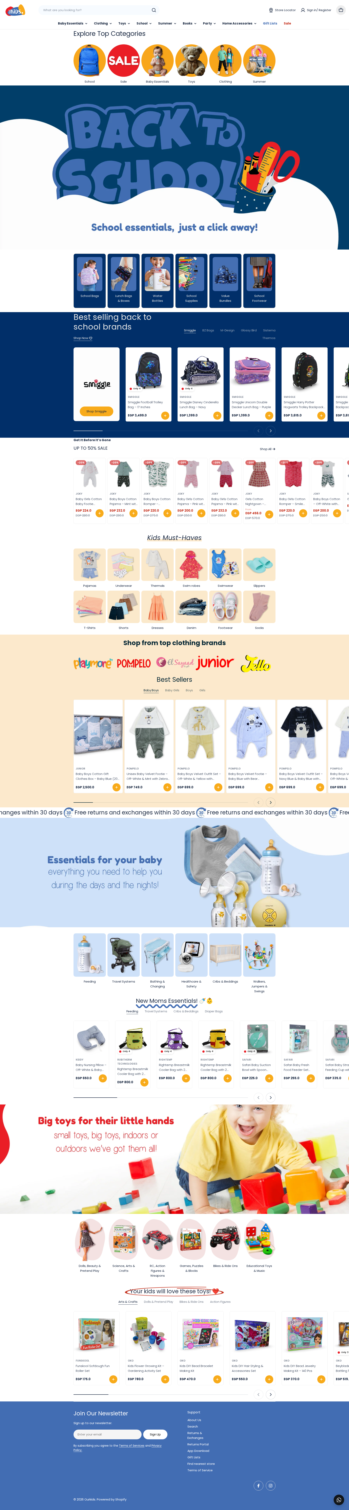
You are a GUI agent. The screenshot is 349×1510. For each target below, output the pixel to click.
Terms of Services (131, 1446)
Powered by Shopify (111, 1499)
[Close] (343, 1495)
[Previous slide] (258, 431)
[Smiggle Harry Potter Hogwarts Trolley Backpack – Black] (304, 370)
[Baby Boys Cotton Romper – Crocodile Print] (157, 474)
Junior (80, 768)
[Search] (153, 10)
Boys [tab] (189, 690)
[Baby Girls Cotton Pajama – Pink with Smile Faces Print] (191, 474)
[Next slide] (270, 431)
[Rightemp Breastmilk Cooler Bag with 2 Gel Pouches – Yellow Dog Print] (216, 1038)
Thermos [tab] (268, 338)
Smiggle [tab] (190, 330)
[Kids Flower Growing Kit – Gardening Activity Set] (148, 1334)
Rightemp (165, 1059)
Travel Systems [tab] (156, 1011)
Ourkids (89, 1499)
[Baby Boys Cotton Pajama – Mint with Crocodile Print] (124, 474)
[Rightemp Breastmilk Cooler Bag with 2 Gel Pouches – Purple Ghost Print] (174, 1038)
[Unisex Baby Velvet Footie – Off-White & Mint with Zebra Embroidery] (149, 732)
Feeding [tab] (132, 1011)
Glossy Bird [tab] (249, 330)
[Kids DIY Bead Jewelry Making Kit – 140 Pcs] (304, 1334)
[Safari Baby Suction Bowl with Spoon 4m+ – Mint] (257, 1038)
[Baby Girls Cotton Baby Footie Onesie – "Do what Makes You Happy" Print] (90, 474)
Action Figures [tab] (220, 1302)
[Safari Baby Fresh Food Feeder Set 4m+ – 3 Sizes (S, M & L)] (299, 1038)
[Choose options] (100, 513)
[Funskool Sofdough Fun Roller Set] (96, 1334)
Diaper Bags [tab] (214, 1011)
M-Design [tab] (227, 330)
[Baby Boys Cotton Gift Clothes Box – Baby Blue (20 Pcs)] (98, 732)
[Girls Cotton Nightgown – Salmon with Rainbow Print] (259, 474)
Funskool (82, 1360)
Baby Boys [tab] (151, 690)
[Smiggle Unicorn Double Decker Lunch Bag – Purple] (252, 370)
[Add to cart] (165, 416)
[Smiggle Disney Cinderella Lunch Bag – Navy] (200, 370)
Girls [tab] (202, 690)
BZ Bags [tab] (208, 330)
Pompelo (133, 768)
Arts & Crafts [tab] (128, 1302)
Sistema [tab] (269, 330)
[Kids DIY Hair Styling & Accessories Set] (252, 1334)
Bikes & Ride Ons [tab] (192, 1302)
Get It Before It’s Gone (92, 440)
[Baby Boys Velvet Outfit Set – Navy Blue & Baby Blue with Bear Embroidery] (301, 732)
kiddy (79, 1059)
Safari (246, 1059)
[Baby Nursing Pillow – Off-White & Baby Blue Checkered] (91, 1038)
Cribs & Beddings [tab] (186, 1011)
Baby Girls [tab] (172, 690)
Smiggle (134, 397)
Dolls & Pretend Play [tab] (158, 1302)
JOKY (79, 493)
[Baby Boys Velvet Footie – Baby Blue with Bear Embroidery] (250, 732)
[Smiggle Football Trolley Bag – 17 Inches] (148, 370)
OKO (131, 1360)
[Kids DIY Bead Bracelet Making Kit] (200, 1334)
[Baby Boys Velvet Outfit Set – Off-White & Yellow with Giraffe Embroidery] (200, 732)
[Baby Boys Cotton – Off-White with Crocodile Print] (327, 474)
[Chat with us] (339, 1500)
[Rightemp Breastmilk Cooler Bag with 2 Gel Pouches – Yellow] (132, 1038)
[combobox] (99, 10)
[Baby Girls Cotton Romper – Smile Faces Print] (293, 474)
